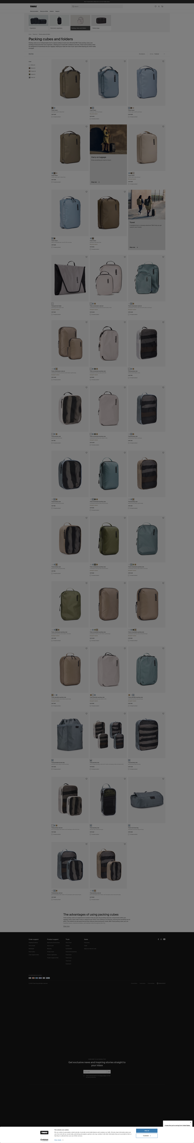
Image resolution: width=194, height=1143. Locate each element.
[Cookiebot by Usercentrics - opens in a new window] (44, 1140)
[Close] (190, 1122)
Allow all (147, 1130)
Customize (146, 1135)
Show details (57, 1140)
